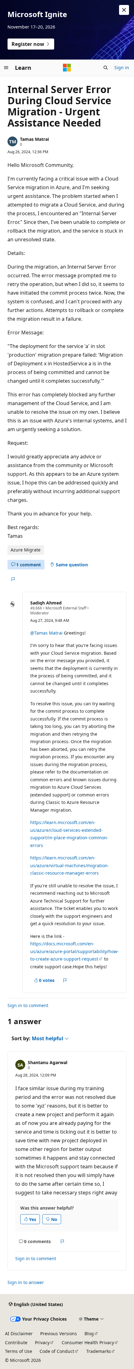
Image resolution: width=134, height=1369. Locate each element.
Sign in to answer (25, 1282)
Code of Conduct (57, 1351)
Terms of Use (18, 1351)
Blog (89, 1333)
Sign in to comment (27, 1005)
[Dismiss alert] (124, 10)
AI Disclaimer (19, 1333)
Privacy (42, 1342)
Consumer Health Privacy (88, 1342)
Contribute (16, 1342)
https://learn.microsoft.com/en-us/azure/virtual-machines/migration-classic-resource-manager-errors (69, 865)
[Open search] (105, 67)
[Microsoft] (67, 68)
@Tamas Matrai (46, 633)
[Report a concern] (12, 579)
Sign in (121, 67)
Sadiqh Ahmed (46, 603)
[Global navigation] (6, 67)
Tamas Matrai (34, 139)
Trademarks (98, 1351)
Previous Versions (58, 1333)
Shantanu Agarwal (47, 1062)
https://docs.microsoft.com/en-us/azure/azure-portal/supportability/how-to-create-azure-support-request (74, 951)
